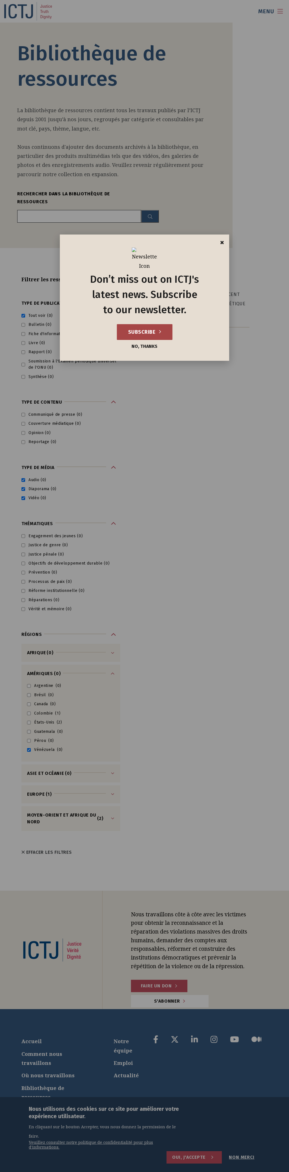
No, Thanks (144, 346)
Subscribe (142, 332)
